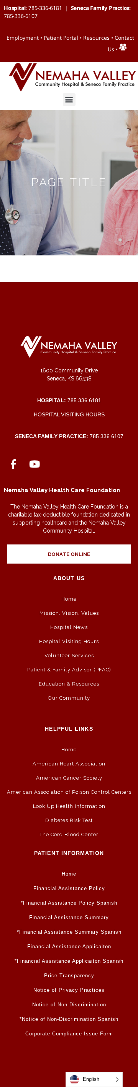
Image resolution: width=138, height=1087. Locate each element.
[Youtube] (34, 463)
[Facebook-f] (13, 463)
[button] (69, 99)
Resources (96, 37)
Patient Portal (61, 37)
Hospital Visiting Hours (69, 414)
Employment (23, 37)
